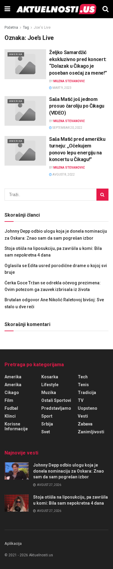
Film (9, 400)
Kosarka (49, 376)
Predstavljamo (56, 408)
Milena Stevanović (69, 81)
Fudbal (11, 408)
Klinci (10, 416)
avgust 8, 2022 (63, 174)
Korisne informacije (16, 426)
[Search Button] (105, 9)
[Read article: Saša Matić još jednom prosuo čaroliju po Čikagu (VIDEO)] (25, 111)
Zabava (85, 424)
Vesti (83, 416)
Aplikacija (13, 543)
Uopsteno (87, 408)
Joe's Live (42, 27)
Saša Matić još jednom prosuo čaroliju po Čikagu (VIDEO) (76, 106)
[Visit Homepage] (56, 9)
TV (80, 400)
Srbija (47, 424)
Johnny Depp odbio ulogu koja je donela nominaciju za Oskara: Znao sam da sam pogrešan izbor (68, 471)
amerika (13, 384)
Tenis (83, 384)
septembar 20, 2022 (67, 127)
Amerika (15, 54)
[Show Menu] (7, 9)
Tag (26, 27)
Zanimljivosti (91, 431)
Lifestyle (49, 384)
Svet (45, 431)
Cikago (12, 392)
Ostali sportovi (56, 400)
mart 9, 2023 (61, 87)
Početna (11, 27)
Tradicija (87, 392)
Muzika (48, 392)
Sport (46, 416)
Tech (83, 376)
